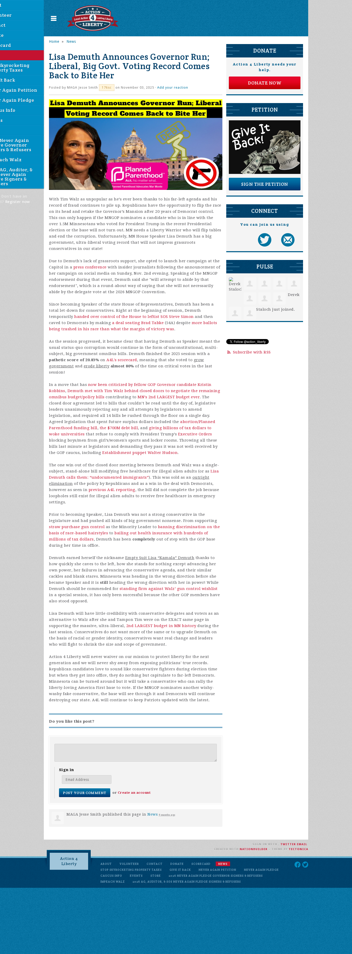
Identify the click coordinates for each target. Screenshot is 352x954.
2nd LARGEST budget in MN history (161, 625)
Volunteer (129, 864)
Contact (155, 864)
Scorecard (201, 864)
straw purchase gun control (77, 527)
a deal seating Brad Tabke (138, 322)
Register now (17, 201)
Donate (177, 864)
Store (155, 875)
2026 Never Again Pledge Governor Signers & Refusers (216, 875)
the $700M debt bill (119, 428)
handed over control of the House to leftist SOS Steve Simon (134, 316)
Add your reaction (172, 87)
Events (136, 875)
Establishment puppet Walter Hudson (140, 452)
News (71, 41)
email (302, 844)
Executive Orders (195, 434)
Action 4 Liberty (69, 861)
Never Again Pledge (261, 870)
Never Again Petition (217, 870)
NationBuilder (253, 849)
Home (54, 41)
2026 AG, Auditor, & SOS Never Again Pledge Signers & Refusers (186, 881)
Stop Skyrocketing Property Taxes (131, 870)
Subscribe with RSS (252, 352)
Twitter (288, 844)
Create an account (134, 793)
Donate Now (264, 83)
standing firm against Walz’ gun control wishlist (169, 588)
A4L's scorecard (121, 360)
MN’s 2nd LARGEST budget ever (169, 397)
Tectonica (298, 849)
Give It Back (180, 870)
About (106, 864)
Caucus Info (111, 875)
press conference (90, 267)
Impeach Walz (112, 881)
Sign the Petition (264, 184)
